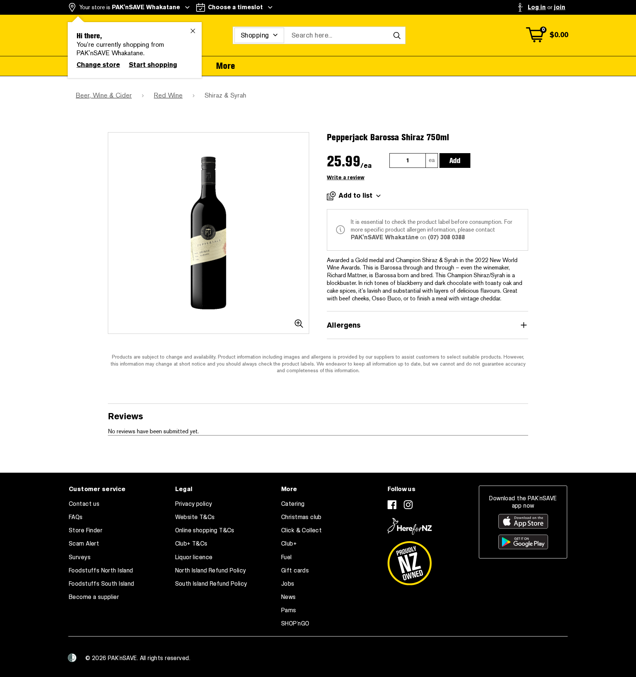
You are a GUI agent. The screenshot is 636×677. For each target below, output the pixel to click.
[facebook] (392, 504)
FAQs (76, 517)
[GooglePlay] (523, 542)
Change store (98, 65)
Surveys (80, 557)
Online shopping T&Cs (204, 530)
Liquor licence (194, 557)
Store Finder (85, 530)
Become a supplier (94, 597)
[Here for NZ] (410, 526)
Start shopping (153, 65)
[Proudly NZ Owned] (410, 560)
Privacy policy (193, 504)
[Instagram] (408, 504)
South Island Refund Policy (211, 584)
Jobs (287, 584)
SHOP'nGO (295, 624)
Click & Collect (301, 530)
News (288, 597)
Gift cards (295, 571)
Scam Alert (84, 544)
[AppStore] (523, 521)
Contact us (84, 504)
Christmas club (301, 517)
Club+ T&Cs (191, 544)
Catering (292, 504)
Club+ (289, 544)
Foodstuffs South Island (101, 584)
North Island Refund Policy (210, 571)
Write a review (345, 177)
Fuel (286, 557)
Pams (288, 610)
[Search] (397, 35)
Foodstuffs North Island (101, 571)
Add (454, 160)
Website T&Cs (195, 517)
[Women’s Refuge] (72, 657)
